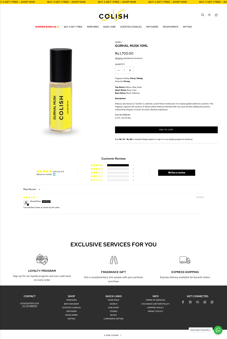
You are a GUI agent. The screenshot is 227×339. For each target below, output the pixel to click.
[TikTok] (212, 302)
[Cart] (216, 14)
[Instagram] (190, 302)
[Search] (202, 14)
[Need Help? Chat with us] (218, 330)
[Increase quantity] (130, 70)
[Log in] (209, 14)
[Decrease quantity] (118, 70)
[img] (29, 197)
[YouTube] (197, 302)
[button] (97, 165)
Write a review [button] (176, 172)
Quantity (120, 64)
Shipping (119, 58)
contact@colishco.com (29, 303)
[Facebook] (183, 302)
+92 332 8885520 (29, 306)
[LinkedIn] (204, 302)
